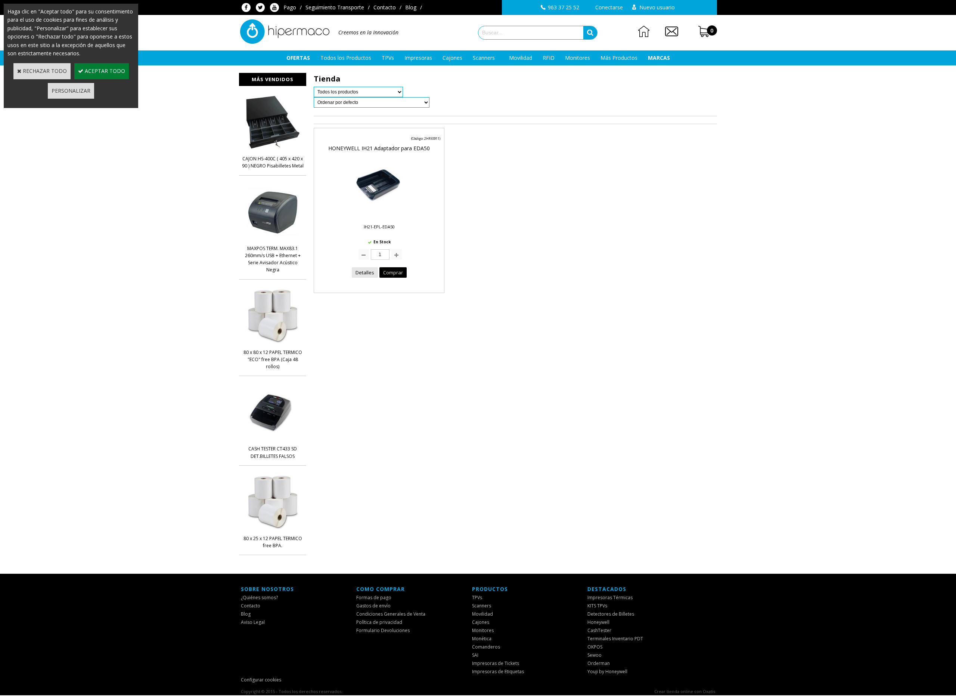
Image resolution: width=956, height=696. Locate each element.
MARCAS (659, 57)
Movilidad (520, 57)
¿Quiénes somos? (259, 597)
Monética (481, 638)
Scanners (484, 57)
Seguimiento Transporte (334, 7)
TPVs (388, 57)
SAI (475, 655)
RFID (549, 57)
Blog (410, 7)
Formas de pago (373, 597)
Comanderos (486, 647)
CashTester (599, 630)
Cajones (452, 57)
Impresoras (418, 57)
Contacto (384, 7)
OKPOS (594, 647)
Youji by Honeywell (607, 671)
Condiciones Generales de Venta (390, 614)
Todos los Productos (345, 57)
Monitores (577, 57)
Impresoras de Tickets (495, 663)
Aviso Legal (253, 622)
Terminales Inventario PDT (615, 638)
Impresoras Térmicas (610, 597)
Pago (289, 7)
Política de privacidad (379, 622)
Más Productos (618, 57)
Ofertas (298, 57)
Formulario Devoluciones (383, 630)
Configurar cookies (261, 680)
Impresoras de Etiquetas (498, 671)
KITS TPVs (597, 606)
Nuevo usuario (657, 7)
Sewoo (594, 655)
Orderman (598, 663)
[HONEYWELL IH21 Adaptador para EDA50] (379, 214)
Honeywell (598, 622)
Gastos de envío (373, 606)
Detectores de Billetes (610, 614)
